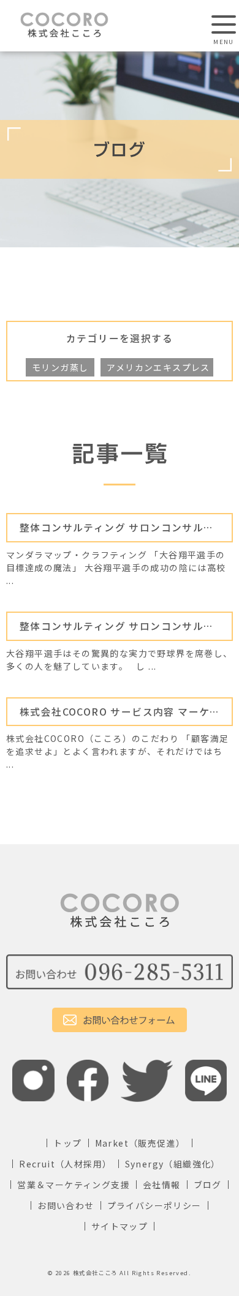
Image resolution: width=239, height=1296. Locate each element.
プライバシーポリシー (154, 1205)
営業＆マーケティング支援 (73, 1184)
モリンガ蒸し (60, 367)
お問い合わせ (65, 1205)
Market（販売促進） (140, 1143)
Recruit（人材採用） (65, 1163)
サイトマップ (119, 1226)
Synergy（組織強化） (173, 1163)
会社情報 (162, 1184)
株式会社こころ (95, 1272)
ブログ (208, 1184)
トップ (67, 1143)
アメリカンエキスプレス (158, 367)
